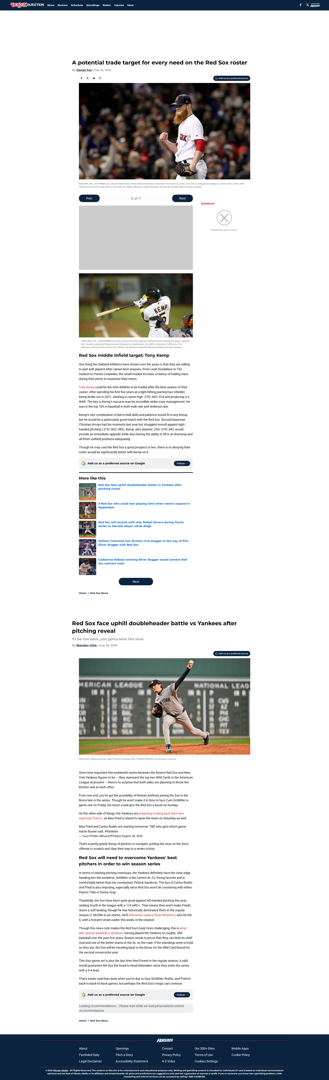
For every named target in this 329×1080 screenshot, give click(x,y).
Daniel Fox (84, 70)
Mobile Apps (240, 1048)
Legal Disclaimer (90, 1061)
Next (182, 198)
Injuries (119, 5)
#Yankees (111, 831)
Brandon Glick (87, 645)
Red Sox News (99, 593)
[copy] (100, 78)
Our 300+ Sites (205, 1048)
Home (83, 593)
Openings (122, 1048)
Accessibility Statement (132, 1061)
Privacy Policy (171, 1055)
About (83, 1048)
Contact (167, 1048)
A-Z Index (168, 1061)
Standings (92, 5)
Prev (89, 198)
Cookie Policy (241, 1055)
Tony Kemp (86, 387)
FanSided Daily (89, 1055)
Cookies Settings (206, 1061)
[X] (307, 4)
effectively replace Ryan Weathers (151, 915)
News (50, 5)
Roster (107, 5)
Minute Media (60, 1070)
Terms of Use (204, 1055)
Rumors (63, 5)
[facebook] (300, 4)
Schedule (77, 5)
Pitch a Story (124, 1055)
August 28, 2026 (132, 836)
